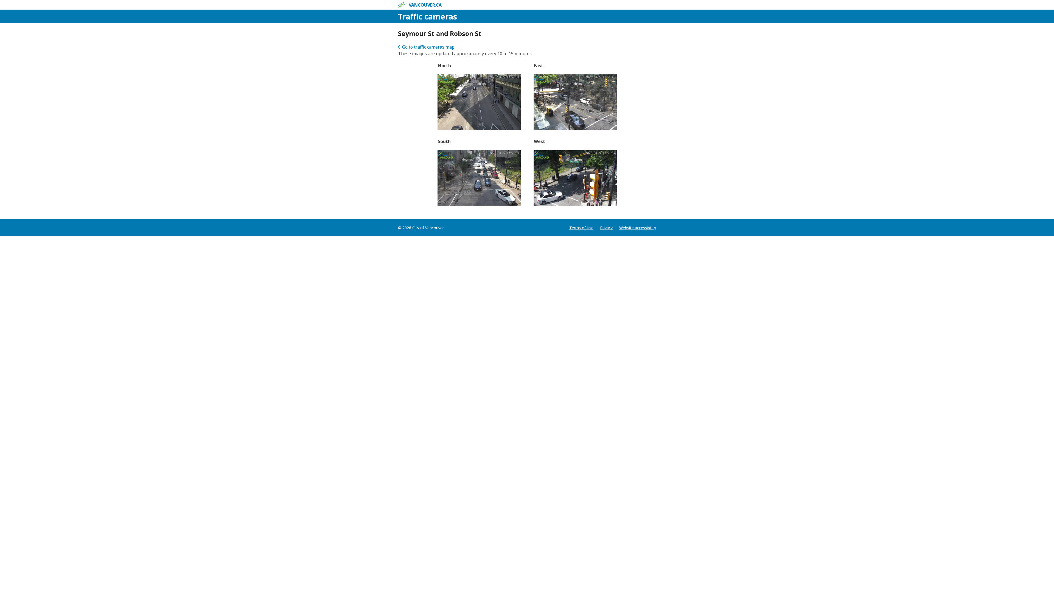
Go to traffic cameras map (428, 47)
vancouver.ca (425, 5)
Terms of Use (581, 227)
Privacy (606, 227)
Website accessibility (637, 227)
